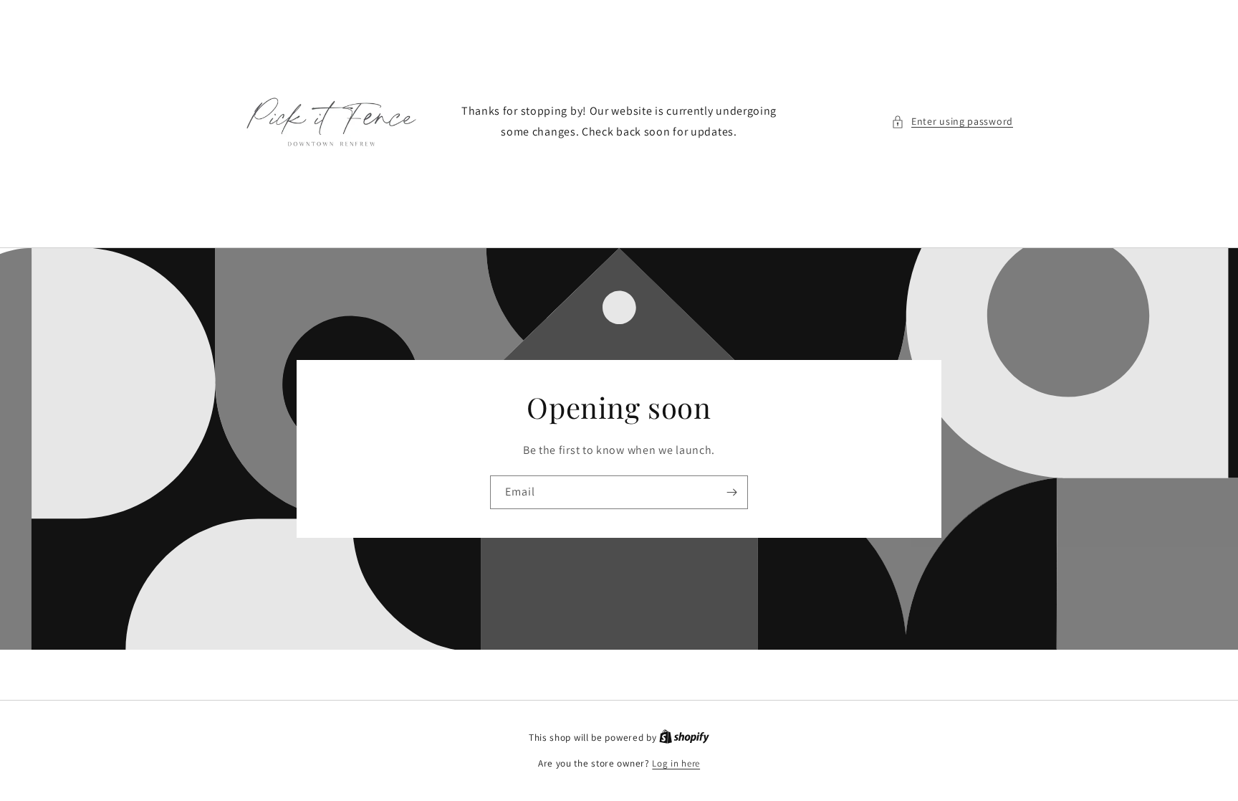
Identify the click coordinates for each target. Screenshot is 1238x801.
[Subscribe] (731, 492)
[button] (952, 122)
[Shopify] (684, 737)
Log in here (676, 763)
